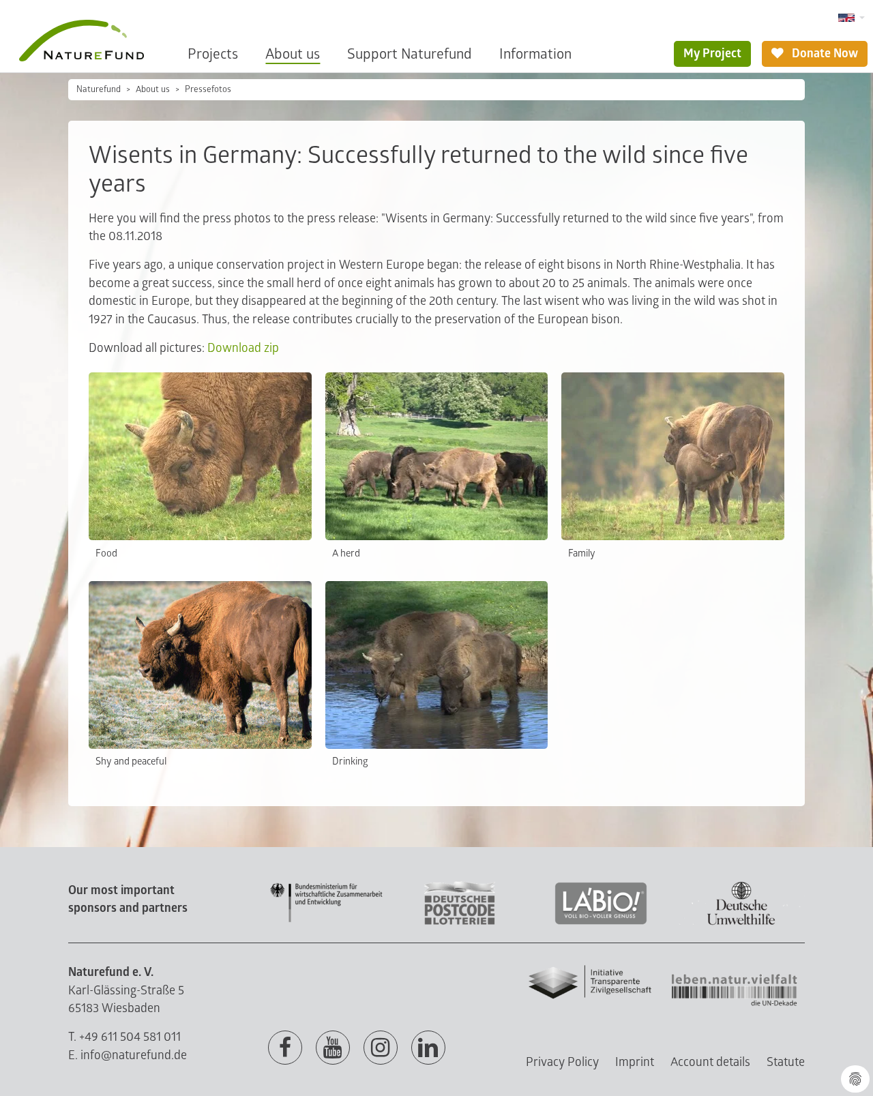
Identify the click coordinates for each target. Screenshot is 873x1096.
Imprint (634, 1062)
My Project (712, 53)
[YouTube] (333, 1048)
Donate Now (823, 53)
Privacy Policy (562, 1062)
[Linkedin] (428, 1048)
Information (535, 54)
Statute (786, 1062)
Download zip (243, 348)
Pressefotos (208, 89)
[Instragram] (381, 1048)
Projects (213, 54)
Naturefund (98, 89)
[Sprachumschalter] (851, 18)
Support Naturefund (409, 54)
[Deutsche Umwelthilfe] (741, 922)
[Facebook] (285, 1048)
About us (292, 54)
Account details (710, 1062)
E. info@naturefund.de (127, 1055)
